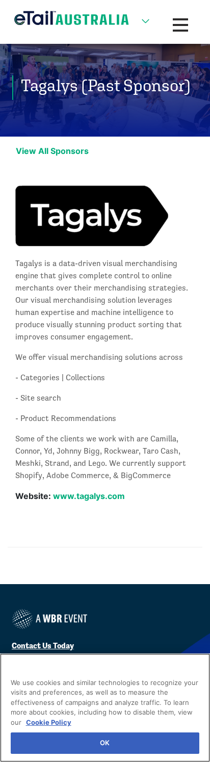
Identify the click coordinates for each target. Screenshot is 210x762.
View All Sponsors (52, 151)
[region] (105, 707)
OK (105, 743)
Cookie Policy (48, 722)
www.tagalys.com (89, 496)
